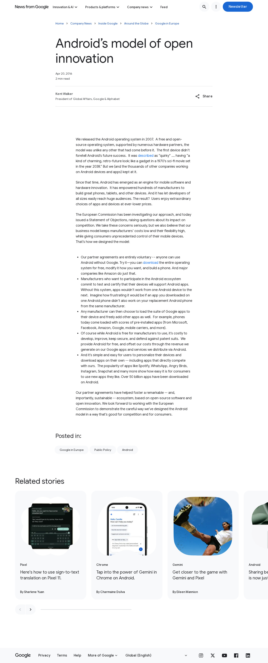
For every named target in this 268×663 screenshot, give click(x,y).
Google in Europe (167, 23)
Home (59, 23)
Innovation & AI (63, 7)
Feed (164, 7)
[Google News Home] (32, 7)
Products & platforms (100, 7)
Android (127, 450)
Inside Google (107, 23)
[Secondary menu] (216, 7)
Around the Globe (136, 23)
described (145, 156)
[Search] (204, 7)
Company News (81, 23)
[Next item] (31, 609)
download (150, 263)
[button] (238, 7)
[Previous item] (20, 609)
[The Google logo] (23, 655)
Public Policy (102, 450)
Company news (138, 7)
